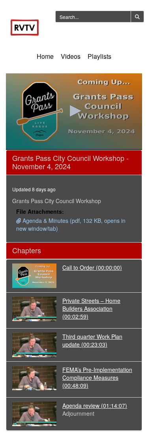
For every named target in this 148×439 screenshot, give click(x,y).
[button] (74, 111)
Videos (71, 56)
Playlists (99, 56)
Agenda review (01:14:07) (94, 405)
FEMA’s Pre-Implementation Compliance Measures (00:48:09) (97, 377)
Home (45, 56)
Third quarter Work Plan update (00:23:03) (92, 340)
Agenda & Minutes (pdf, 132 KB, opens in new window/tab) (71, 224)
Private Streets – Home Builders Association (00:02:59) (91, 308)
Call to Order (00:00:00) (92, 267)
